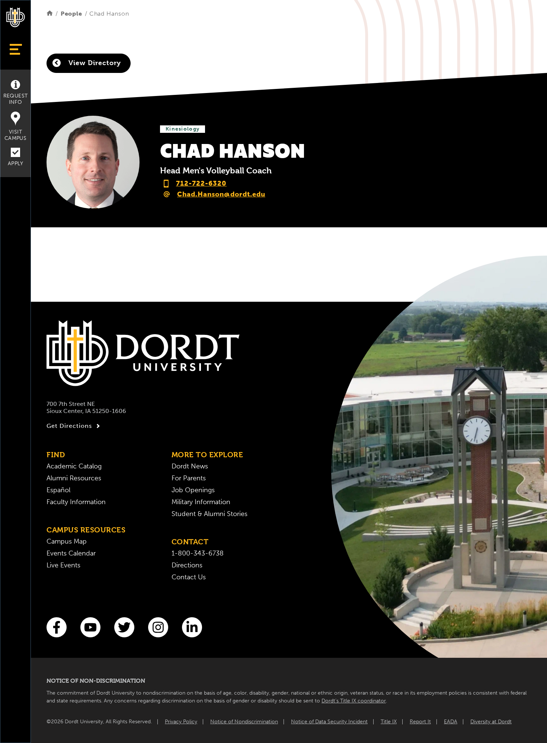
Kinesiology (182, 129)
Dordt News (190, 466)
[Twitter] (124, 627)
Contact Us (189, 577)
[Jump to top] (15, 725)
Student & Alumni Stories (209, 514)
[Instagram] (158, 627)
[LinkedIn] (192, 627)
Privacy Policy (181, 721)
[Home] (50, 13)
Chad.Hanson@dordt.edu (221, 194)
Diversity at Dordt (491, 721)
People (71, 13)
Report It (420, 721)
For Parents (189, 478)
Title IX (389, 721)
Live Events (63, 565)
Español (58, 490)
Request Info (15, 99)
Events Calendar (71, 553)
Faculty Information (76, 502)
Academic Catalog (74, 466)
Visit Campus (15, 135)
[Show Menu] (15, 49)
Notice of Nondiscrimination (244, 721)
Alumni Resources (74, 478)
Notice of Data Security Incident (329, 721)
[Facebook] (57, 627)
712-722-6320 (201, 183)
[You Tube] (90, 627)
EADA (450, 721)
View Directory (93, 63)
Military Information (201, 502)
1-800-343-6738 (198, 553)
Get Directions (69, 425)
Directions (187, 565)
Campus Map (67, 541)
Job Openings (193, 490)
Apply (15, 163)
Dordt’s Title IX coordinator (354, 701)
